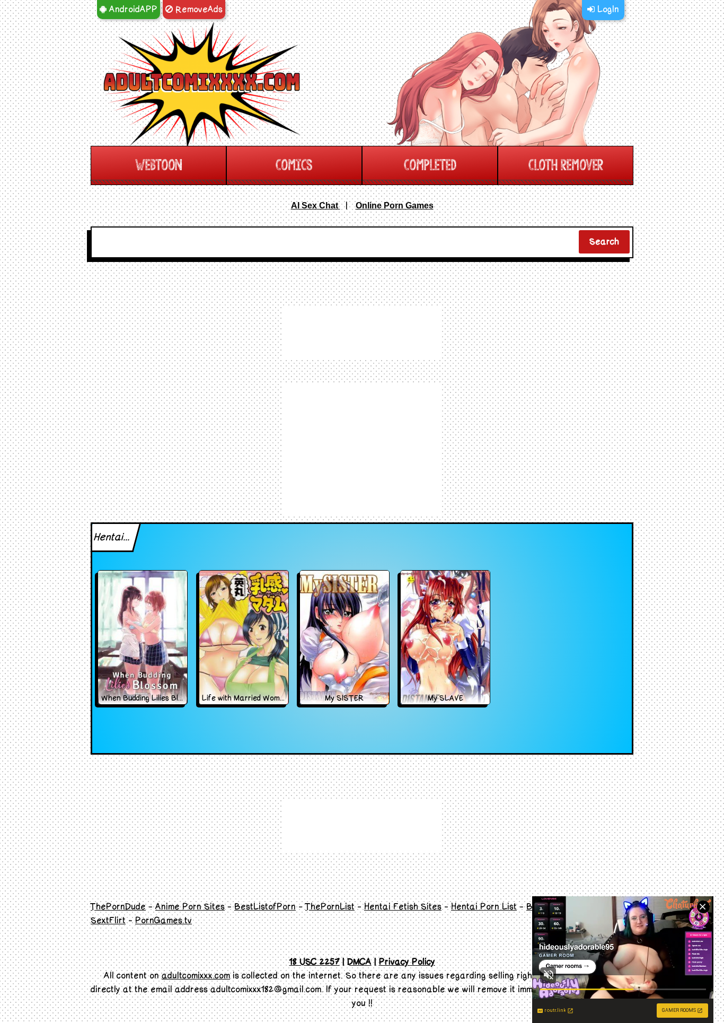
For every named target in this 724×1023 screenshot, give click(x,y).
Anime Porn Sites (190, 907)
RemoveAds (198, 9)
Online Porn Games (395, 205)
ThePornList (330, 907)
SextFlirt (108, 920)
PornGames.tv (163, 920)
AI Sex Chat (315, 205)
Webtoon (158, 165)
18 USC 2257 (314, 962)
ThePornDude (118, 907)
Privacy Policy (407, 962)
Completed (430, 165)
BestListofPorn (265, 907)
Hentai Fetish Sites (403, 907)
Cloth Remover (565, 165)
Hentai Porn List (484, 907)
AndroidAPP (132, 9)
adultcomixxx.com (196, 975)
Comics (294, 165)
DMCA (359, 962)
